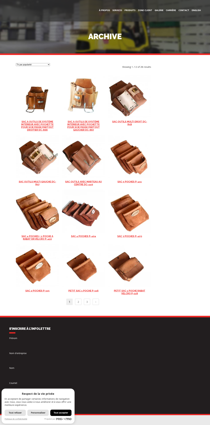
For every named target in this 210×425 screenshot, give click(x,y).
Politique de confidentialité (16, 419)
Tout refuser (15, 412)
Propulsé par (49, 419)
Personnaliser (38, 412)
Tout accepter (61, 412)
